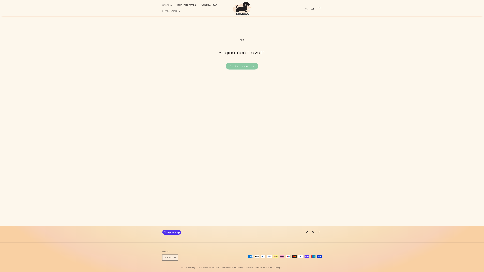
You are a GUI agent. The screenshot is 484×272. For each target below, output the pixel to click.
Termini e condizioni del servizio (259, 268)
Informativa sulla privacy (232, 268)
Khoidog (191, 268)
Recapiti (278, 268)
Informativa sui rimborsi (209, 268)
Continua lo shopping (242, 66)
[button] (168, 5)
